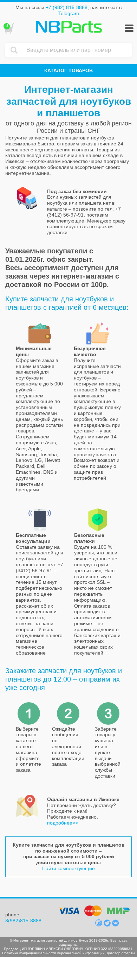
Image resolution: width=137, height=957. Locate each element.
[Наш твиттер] (108, 925)
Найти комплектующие (68, 868)
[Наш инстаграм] (99, 925)
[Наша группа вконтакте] (115, 925)
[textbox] (77, 50)
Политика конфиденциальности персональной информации (53, 953)
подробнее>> (62, 823)
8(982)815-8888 (23, 920)
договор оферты (121, 953)
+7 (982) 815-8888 (66, 7)
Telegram (68, 13)
